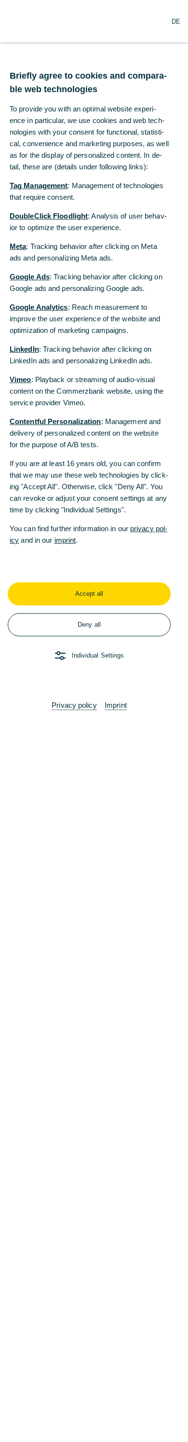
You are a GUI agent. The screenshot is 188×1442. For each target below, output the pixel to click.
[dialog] (94, 721)
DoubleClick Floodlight (49, 216)
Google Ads (30, 277)
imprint (65, 540)
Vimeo (20, 379)
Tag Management (38, 185)
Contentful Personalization (55, 421)
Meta (18, 246)
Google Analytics (39, 307)
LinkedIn (24, 349)
